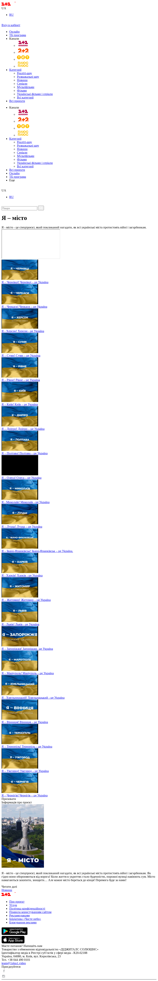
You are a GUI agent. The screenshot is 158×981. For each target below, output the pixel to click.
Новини (22, 80)
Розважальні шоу (28, 76)
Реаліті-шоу (24, 73)
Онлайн (14, 31)
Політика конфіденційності (27, 908)
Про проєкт (16, 901)
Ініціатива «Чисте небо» (25, 919)
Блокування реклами (23, 922)
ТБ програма (17, 35)
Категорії (15, 69)
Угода (13, 905)
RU (11, 14)
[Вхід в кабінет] (3, 21)
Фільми (22, 90)
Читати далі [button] (9, 886)
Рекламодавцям (19, 915)
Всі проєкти (17, 101)
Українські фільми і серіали (35, 94)
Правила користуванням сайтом (30, 912)
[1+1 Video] (14, 4)
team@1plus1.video (14, 963)
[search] (3, 187)
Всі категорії (25, 97)
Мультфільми (25, 87)
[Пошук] (41, 208)
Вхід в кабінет (11, 25)
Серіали (22, 83)
